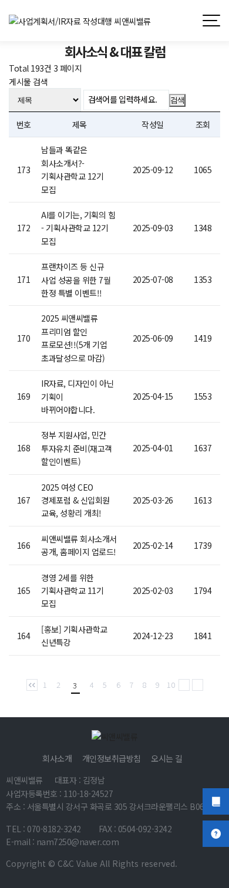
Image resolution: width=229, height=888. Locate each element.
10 (171, 684)
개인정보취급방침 (111, 758)
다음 (184, 685)
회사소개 (57, 758)
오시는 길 (167, 758)
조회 (203, 124)
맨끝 (197, 685)
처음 (32, 685)
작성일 (153, 124)
